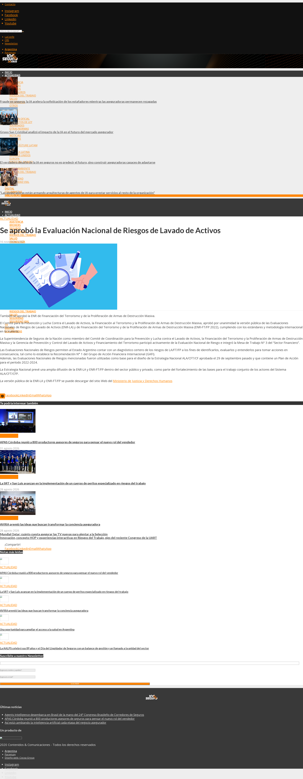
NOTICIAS (15, 135)
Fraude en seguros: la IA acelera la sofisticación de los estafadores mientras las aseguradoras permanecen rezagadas (78, 101)
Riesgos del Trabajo (22, 95)
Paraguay (10, 52)
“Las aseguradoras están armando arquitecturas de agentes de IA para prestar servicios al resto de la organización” (77, 192)
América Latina (19, 152)
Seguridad (16, 318)
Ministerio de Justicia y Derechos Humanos (142, 381)
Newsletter (11, 43)
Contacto (10, 4)
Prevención (12, 165)
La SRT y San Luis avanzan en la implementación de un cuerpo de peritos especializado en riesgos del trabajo (73, 483)
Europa (14, 158)
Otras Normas (19, 128)
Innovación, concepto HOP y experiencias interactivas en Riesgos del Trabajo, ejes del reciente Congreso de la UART (78, 537)
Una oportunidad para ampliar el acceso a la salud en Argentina (37, 629)
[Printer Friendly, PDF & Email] (2, 396)
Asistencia (16, 221)
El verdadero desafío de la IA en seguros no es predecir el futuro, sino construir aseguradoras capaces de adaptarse (77, 162)
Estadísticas (13, 195)
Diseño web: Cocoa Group (19, 757)
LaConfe (9, 36)
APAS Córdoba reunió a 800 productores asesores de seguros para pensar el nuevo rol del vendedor (67, 442)
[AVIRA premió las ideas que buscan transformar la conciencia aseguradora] (18, 514)
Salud (13, 98)
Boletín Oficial (19, 118)
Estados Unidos (19, 155)
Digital (9, 188)
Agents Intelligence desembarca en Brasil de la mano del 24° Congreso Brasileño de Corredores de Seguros (74, 715)
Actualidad (12, 75)
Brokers (15, 225)
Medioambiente (19, 168)
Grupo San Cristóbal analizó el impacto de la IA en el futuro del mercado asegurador (56, 132)
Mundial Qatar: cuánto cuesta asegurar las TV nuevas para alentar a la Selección (54, 534)
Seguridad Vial (19, 182)
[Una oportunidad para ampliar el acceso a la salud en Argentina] (4, 620)
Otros (13, 105)
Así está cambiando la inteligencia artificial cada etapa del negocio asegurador (55, 722)
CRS (7, 40)
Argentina (11, 49)
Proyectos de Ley (20, 122)
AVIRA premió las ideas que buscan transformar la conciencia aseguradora (50, 524)
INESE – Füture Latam (23, 145)
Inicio (8, 72)
